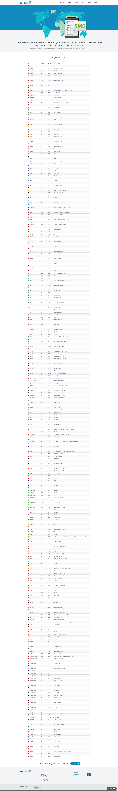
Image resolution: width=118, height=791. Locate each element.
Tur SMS (69, 2)
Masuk (95, 2)
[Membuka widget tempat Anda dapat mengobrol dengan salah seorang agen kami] (112, 788)
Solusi (75, 2)
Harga (82, 2)
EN (46, 781)
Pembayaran (75, 772)
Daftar (74, 771)
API (74, 775)
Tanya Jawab (76, 764)
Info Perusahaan (89, 771)
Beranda (62, 2)
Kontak (89, 2)
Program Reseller (76, 774)
